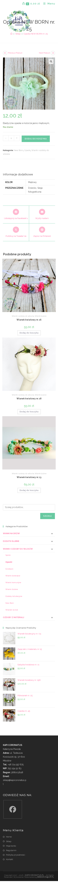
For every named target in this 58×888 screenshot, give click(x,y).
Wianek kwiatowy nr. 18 (29, 398)
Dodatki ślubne (11, 541)
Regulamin (11, 850)
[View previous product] (5, 53)
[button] (51, 61)
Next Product (44, 53)
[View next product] (53, 53)
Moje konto (11, 846)
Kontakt (9, 859)
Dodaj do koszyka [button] (29, 333)
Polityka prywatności (15, 855)
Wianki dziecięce (12, 576)
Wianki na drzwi (11, 533)
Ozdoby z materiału (13, 617)
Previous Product (15, 53)
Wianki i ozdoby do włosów (23, 316)
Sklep (8, 841)
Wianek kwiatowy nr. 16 (29, 320)
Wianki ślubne (40, 316)
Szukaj (47, 516)
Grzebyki (9, 569)
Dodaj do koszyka (36, 139)
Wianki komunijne (13, 582)
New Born (18, 150)
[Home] (11, 34)
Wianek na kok (11, 610)
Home (9, 837)
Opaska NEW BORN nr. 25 (36, 34)
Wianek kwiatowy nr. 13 (29, 477)
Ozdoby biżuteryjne (13, 596)
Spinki (8, 555)
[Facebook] (12, 809)
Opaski (27, 150)
